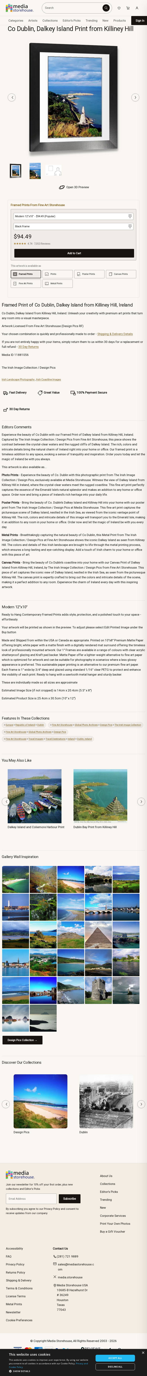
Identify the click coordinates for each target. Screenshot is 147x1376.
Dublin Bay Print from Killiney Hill (95, 827)
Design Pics (106, 724)
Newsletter (13, 1312)
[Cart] (128, 8)
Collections (50, 20)
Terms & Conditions (19, 1288)
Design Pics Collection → (22, 1040)
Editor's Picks (72, 20)
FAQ (8, 1256)
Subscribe (69, 1198)
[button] (50, 1371)
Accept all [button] (115, 1358)
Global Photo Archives (86, 724)
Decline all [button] (115, 1366)
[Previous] (12, 97)
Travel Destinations (55, 739)
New (105, 20)
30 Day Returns (28, 347)
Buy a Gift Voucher (112, 1231)
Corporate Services (113, 1216)
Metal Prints (14, 1304)
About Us (106, 1176)
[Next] (135, 97)
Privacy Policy (15, 1264)
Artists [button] (32, 20)
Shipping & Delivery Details (115, 334)
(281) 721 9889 (67, 1256)
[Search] (106, 8)
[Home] (22, 8)
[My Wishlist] (119, 8)
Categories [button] (15, 20)
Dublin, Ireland (84, 739)
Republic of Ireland (25, 724)
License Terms (16, 1296)
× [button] (143, 1353)
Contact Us (60, 1248)
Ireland (71, 739)
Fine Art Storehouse (62, 724)
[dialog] (73, 1362)
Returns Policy (15, 1272)
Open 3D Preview (77, 187)
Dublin (40, 724)
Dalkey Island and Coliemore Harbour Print (36, 827)
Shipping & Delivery (18, 1280)
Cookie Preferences (19, 1320)
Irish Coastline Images (48, 379)
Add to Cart (74, 253)
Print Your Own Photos (115, 1223)
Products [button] (119, 20)
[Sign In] (137, 8)
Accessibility (14, 1248)
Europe (9, 724)
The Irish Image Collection (128, 724)
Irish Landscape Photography (18, 379)
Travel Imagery (36, 739)
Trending (92, 20)
